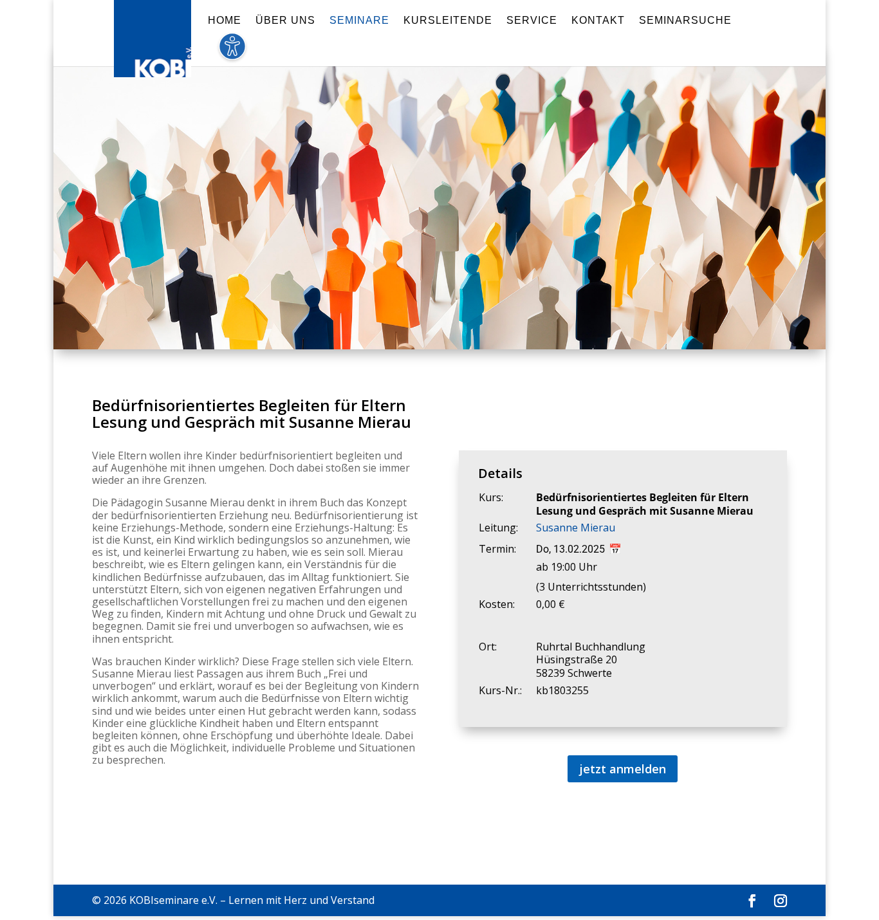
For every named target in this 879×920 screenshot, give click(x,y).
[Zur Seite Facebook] (752, 901)
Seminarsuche (685, 21)
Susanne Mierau (575, 527)
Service (531, 21)
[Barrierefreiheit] (232, 53)
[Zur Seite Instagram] (780, 901)
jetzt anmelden (622, 769)
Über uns (285, 21)
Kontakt (598, 21)
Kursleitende (447, 21)
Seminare (359, 21)
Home (224, 21)
